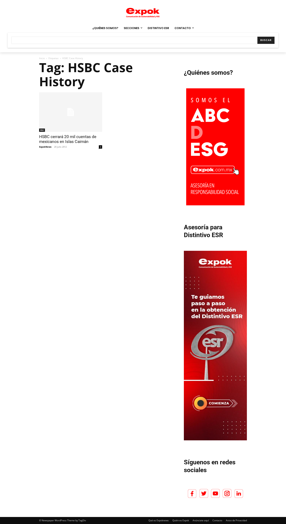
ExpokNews (45, 146)
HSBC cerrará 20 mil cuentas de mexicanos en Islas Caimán (67, 139)
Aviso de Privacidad (236, 520)
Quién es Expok (180, 520)
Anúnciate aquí (201, 520)
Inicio (42, 58)
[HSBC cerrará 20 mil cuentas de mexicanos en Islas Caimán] (70, 112)
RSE (42, 130)
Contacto (217, 520)
